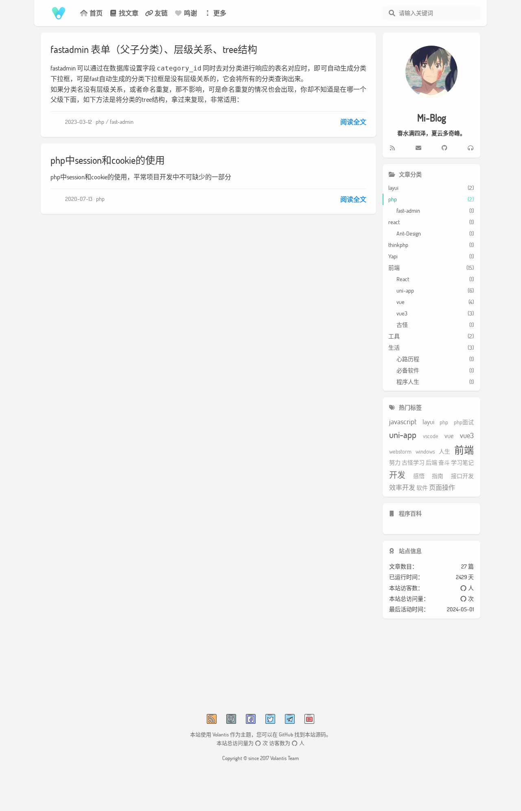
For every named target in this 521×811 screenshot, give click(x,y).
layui (428, 422)
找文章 (128, 13)
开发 (397, 475)
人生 (444, 451)
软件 (422, 488)
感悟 (419, 476)
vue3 (467, 435)
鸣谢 (190, 13)
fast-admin (122, 122)
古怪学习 (413, 462)
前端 (464, 450)
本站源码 (315, 734)
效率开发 (402, 487)
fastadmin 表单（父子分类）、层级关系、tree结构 (153, 49)
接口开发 (462, 476)
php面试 (464, 422)
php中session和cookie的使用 (107, 160)
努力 (395, 462)
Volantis (220, 734)
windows (425, 451)
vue (448, 436)
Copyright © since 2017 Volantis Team (260, 758)
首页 (96, 13)
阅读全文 (353, 121)
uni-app (402, 435)
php (100, 122)
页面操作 (442, 487)
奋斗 (444, 462)
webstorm (400, 451)
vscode (430, 436)
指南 (437, 476)
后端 (431, 462)
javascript (403, 421)
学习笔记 (462, 462)
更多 (219, 13)
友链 (161, 13)
